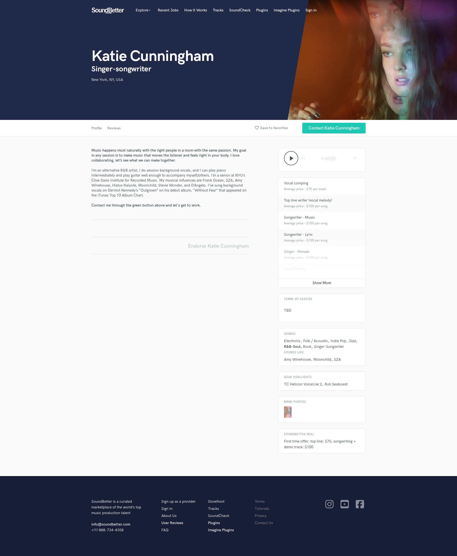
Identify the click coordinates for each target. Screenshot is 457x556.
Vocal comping (296, 183)
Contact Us (264, 523)
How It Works (195, 10)
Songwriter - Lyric (298, 234)
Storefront (216, 501)
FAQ (165, 530)
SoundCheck (239, 10)
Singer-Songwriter (329, 346)
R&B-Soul (292, 346)
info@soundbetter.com (110, 524)
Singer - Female (296, 252)
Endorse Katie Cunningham (218, 246)
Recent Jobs (168, 10)
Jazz (352, 341)
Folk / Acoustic (315, 341)
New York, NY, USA (107, 80)
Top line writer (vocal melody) (308, 200)
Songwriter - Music (299, 217)
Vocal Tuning (294, 269)
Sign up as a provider (178, 501)
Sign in (311, 10)
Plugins (262, 10)
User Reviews (172, 523)
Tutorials (262, 509)
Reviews (114, 128)
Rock (307, 346)
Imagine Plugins (287, 10)
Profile (96, 128)
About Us (169, 516)
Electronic (292, 341)
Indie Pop (338, 341)
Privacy (261, 516)
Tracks (218, 10)
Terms (260, 501)
